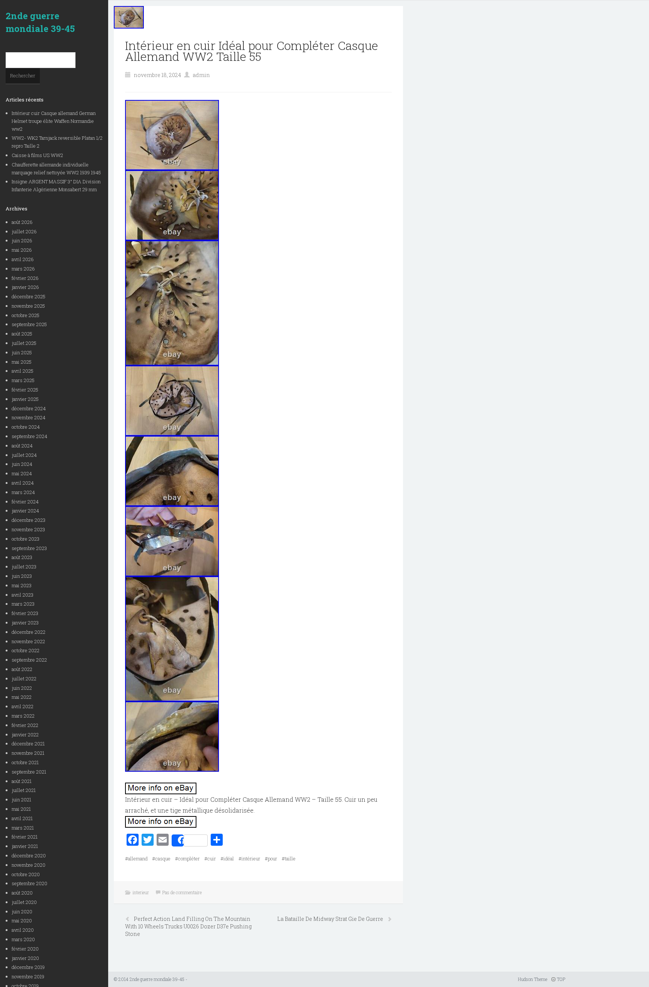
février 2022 (25, 725)
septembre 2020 (29, 883)
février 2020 (25, 948)
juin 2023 (22, 576)
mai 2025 (22, 361)
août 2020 (22, 892)
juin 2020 (22, 911)
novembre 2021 (28, 753)
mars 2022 (23, 715)
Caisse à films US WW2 (37, 155)
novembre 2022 (28, 641)
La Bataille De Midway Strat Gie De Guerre (330, 918)
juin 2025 (22, 352)
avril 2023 (22, 594)
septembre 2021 (29, 771)
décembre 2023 (28, 520)
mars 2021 (23, 827)
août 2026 (22, 222)
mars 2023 (23, 603)
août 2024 (22, 445)
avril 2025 (22, 370)
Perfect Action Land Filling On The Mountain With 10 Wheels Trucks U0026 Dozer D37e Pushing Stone (188, 926)
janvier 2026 (25, 287)
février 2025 (25, 389)
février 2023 (25, 613)
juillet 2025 (24, 343)
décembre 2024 (29, 408)
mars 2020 (23, 939)
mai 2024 (22, 473)
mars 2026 (23, 268)
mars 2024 (23, 492)
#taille (289, 858)
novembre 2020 (28, 865)
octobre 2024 (26, 426)
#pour (271, 858)
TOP (560, 979)
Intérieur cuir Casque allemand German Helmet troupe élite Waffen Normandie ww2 (54, 121)
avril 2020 (23, 930)
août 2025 (22, 333)
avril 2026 (23, 259)
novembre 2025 (28, 305)
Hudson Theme (532, 979)
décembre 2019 (28, 967)
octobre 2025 (25, 315)
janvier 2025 (25, 399)
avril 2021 (22, 818)
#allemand (136, 858)
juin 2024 (22, 464)
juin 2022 (22, 688)
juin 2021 (21, 799)
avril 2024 (23, 482)
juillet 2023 (24, 566)
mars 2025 (23, 380)
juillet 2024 (24, 455)
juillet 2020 (24, 902)
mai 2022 (22, 697)
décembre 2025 (28, 296)
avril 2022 (22, 706)
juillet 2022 (24, 678)
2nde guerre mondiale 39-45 (40, 22)
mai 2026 (22, 249)
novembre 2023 (28, 529)
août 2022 (22, 669)
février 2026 (25, 278)
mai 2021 (21, 809)
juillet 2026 (24, 231)
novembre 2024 (28, 417)
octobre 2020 (26, 874)
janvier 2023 (25, 622)
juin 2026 (22, 240)
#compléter (187, 858)
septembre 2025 (29, 324)
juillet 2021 (24, 790)
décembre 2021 (28, 743)
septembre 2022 (29, 659)
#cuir (210, 858)
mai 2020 (22, 920)
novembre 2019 (28, 976)
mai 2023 (22, 585)
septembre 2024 (29, 436)
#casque (161, 858)
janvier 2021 (25, 846)
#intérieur (249, 858)
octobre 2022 (25, 650)
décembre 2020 (29, 855)
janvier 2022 (25, 734)
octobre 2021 (25, 762)
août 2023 (22, 557)
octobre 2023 (25, 538)
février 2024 (25, 501)
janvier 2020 (25, 958)
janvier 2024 (25, 510)
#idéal (227, 858)
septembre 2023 (29, 548)
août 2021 (22, 781)
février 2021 (25, 836)
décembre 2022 (28, 632)
